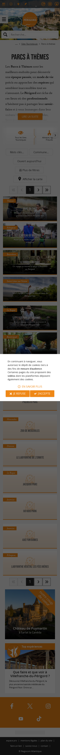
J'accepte (44, 393)
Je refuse (19, 393)
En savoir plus (32, 386)
